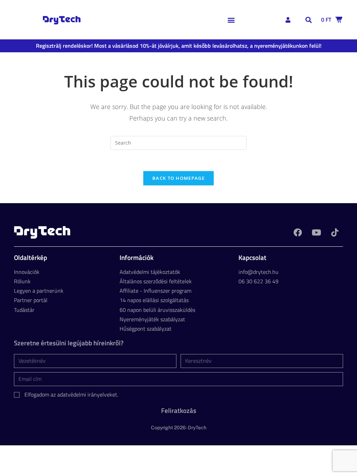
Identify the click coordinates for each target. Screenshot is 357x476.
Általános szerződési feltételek (156, 281)
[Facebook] (297, 232)
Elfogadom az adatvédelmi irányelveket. (71, 394)
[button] (231, 19)
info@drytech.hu (258, 272)
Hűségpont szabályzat (146, 328)
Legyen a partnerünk (38, 290)
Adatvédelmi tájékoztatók (150, 272)
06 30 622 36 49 (258, 281)
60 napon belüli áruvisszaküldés (157, 310)
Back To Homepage (178, 178)
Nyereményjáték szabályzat (152, 319)
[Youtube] (316, 232)
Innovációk (26, 272)
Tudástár (24, 310)
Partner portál (30, 300)
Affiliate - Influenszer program (155, 290)
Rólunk (22, 281)
